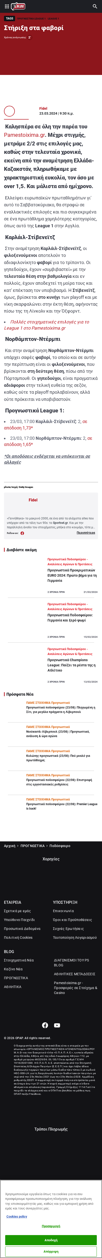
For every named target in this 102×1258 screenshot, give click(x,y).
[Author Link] (9, 111)
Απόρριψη (51, 1251)
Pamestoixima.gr (24, 135)
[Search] (95, 6)
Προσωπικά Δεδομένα (22, 929)
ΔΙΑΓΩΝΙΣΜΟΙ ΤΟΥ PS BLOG (71, 962)
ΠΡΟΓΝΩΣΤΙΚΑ (33, 846)
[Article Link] (51, 577)
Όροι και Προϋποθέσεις (72, 920)
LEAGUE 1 (53, 18)
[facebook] (22, 533)
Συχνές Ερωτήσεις (68, 929)
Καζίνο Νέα (13, 969)
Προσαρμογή (51, 1226)
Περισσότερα (86, 532)
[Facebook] (45, 1025)
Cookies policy (16, 1216)
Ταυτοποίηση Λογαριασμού (75, 937)
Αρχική (10, 846)
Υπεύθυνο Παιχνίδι (19, 920)
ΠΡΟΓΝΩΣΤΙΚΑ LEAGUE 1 (31, 18)
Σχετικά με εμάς (17, 911)
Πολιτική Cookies (18, 937)
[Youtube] (57, 1025)
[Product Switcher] (7, 6)
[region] (51, 1219)
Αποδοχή (51, 1240)
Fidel (43, 108)
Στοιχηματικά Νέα (19, 960)
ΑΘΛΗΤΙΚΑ (12, 987)
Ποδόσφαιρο (60, 846)
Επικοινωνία (63, 911)
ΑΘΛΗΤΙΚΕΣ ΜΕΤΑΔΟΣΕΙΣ (74, 974)
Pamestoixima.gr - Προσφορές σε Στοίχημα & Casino (75, 988)
